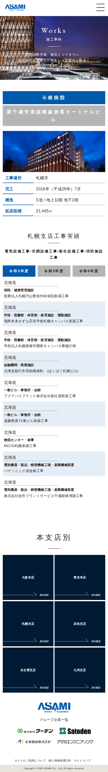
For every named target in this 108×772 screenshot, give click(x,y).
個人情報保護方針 (59, 760)
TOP (101, 751)
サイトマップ (82, 760)
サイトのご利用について (30, 760)
